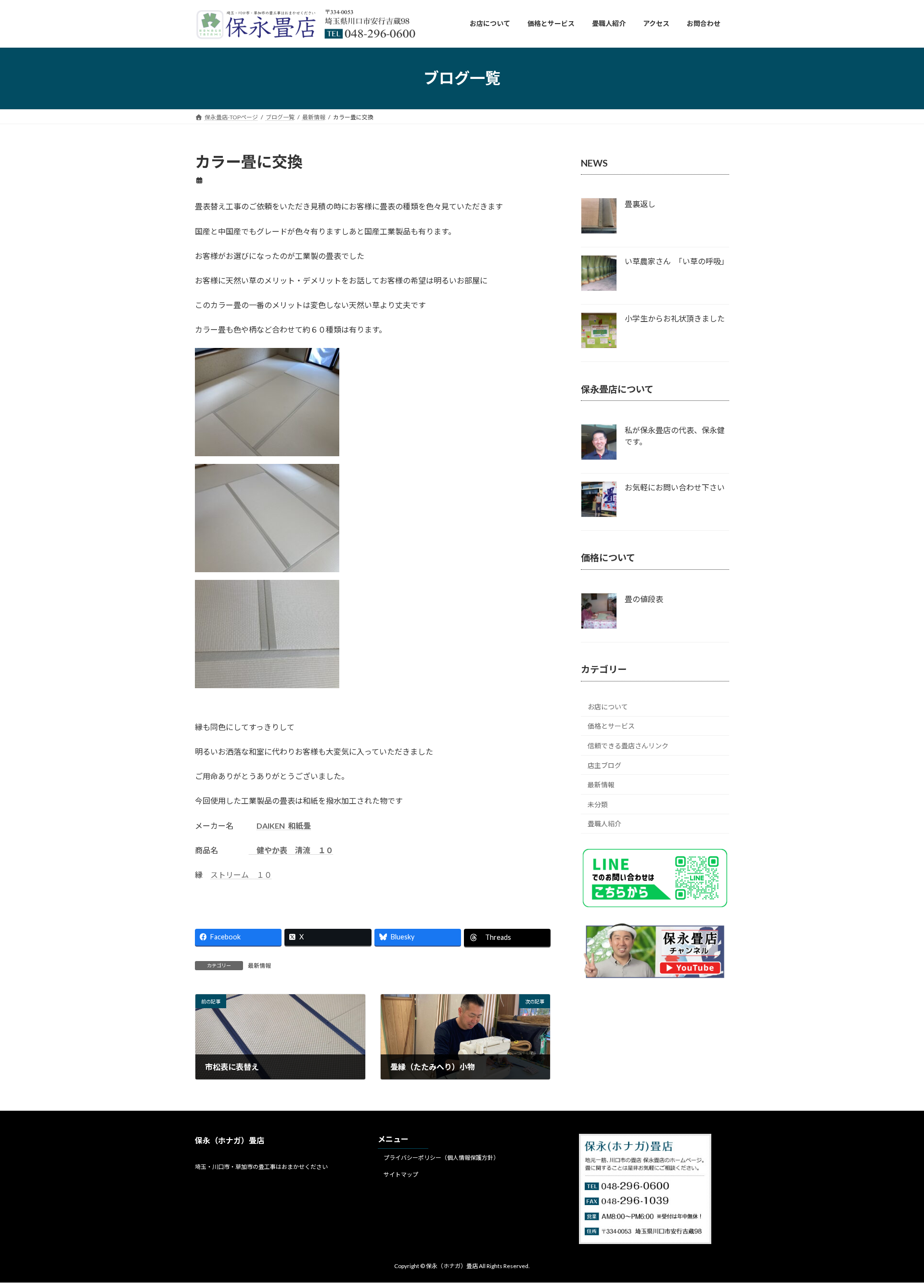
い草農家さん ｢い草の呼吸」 (677, 261)
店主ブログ (604, 765)
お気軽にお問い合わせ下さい (675, 487)
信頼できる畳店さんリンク (628, 746)
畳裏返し (640, 203)
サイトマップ (401, 1174)
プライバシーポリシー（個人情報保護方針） (441, 1157)
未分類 (598, 804)
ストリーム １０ (241, 874)
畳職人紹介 (604, 824)
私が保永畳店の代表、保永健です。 (675, 435)
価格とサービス (611, 726)
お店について (608, 706)
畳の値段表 (644, 598)
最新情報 (259, 965)
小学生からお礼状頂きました (675, 318)
